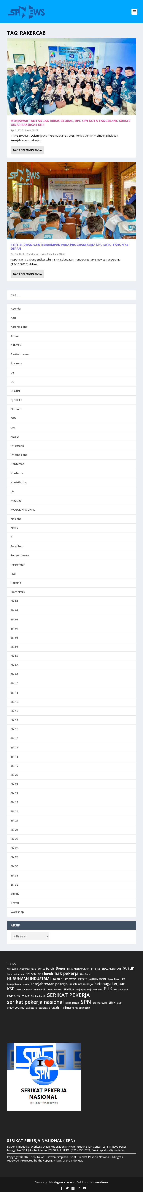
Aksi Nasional (19, 327)
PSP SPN (13, 996)
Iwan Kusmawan (64, 979)
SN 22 (14, 793)
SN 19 (14, 765)
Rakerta (16, 583)
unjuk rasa (31, 1008)
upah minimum (62, 1007)
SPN (86, 1001)
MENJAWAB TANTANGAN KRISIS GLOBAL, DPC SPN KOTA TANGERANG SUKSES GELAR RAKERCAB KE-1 (70, 123)
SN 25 (14, 820)
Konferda (17, 473)
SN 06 (14, 646)
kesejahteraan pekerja (49, 984)
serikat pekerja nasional (35, 1002)
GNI (13, 427)
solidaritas (72, 1003)
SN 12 (14, 701)
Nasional (16, 519)
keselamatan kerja (81, 984)
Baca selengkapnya (27, 150)
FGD (13, 418)
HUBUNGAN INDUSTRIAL (29, 978)
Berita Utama (20, 354)
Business (16, 363)
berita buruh (45, 968)
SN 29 (14, 857)
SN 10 (14, 683)
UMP (119, 1003)
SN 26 (14, 830)
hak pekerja (67, 973)
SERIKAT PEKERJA (68, 995)
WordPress (101, 1182)
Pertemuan (18, 564)
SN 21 (14, 784)
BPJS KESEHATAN (78, 968)
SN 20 (14, 775)
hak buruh (45, 974)
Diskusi (15, 391)
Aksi (13, 317)
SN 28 (14, 848)
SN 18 (14, 756)
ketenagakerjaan (109, 983)
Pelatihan (17, 546)
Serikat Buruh (38, 996)
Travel (15, 903)
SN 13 (14, 711)
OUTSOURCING (54, 990)
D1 (12, 372)
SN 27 (14, 839)
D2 (12, 382)
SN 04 (14, 628)
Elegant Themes (64, 1182)
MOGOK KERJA (24, 989)
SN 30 (14, 866)
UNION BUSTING (15, 1007)
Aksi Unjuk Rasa (28, 969)
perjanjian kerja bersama (89, 989)
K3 (123, 979)
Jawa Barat (114, 979)
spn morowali (100, 1003)
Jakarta (82, 979)
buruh (129, 968)
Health (15, 436)
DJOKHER (16, 400)
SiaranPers (52, 254)
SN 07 (14, 656)
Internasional (19, 455)
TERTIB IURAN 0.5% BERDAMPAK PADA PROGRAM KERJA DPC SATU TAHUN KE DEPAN (69, 247)
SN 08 (14, 665)
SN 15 (14, 729)
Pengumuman (20, 555)
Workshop (17, 912)
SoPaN (15, 893)
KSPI (11, 989)
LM (13, 491)
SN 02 (35, 130)
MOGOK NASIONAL (23, 509)
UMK (112, 1003)
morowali (39, 989)
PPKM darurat (121, 989)
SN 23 (14, 802)
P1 (12, 537)
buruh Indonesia (15, 974)
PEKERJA (68, 989)
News (28, 130)
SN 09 (14, 674)
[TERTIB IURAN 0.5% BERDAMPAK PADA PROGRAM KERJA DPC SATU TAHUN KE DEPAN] (71, 200)
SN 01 (62, 254)
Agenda (16, 308)
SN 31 (14, 875)
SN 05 (14, 637)
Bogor (60, 968)
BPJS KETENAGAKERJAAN (106, 968)
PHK (108, 989)
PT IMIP (25, 996)
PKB (13, 573)
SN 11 (14, 692)
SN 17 (14, 747)
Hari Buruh (85, 974)
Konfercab (17, 464)
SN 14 (14, 720)
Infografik (17, 445)
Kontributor (32, 254)
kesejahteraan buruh (18, 984)
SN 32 (14, 884)
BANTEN (16, 345)
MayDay (16, 500)
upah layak (44, 1008)
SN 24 (14, 811)
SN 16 (14, 738)
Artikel (15, 336)
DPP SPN (31, 974)
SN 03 (14, 619)
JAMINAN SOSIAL (97, 979)
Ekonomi (16, 409)
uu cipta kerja (82, 1007)
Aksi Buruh (12, 969)
